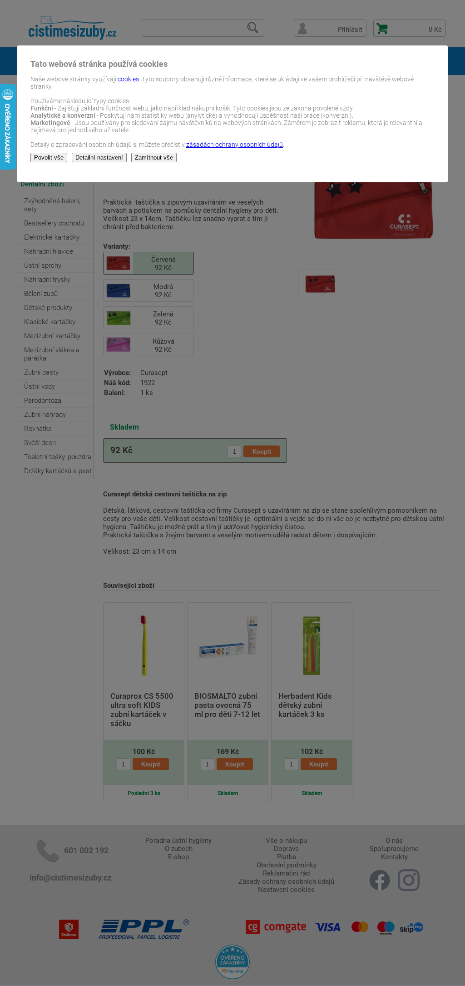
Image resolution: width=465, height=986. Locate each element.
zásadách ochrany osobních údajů (234, 144)
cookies (128, 79)
